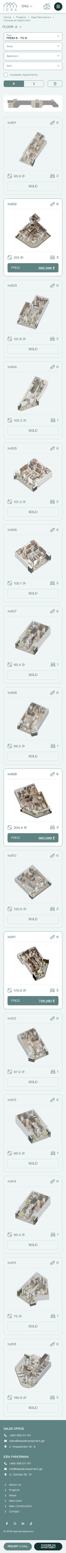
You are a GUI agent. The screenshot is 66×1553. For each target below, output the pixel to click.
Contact (14, 1511)
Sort (9, 66)
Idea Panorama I (41, 17)
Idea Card (15, 1501)
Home (7, 17)
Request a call (18, 1546)
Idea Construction (20, 1506)
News (12, 1495)
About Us (15, 1485)
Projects (21, 17)
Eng (25, 6)
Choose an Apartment (48, 1546)
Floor (10, 27)
